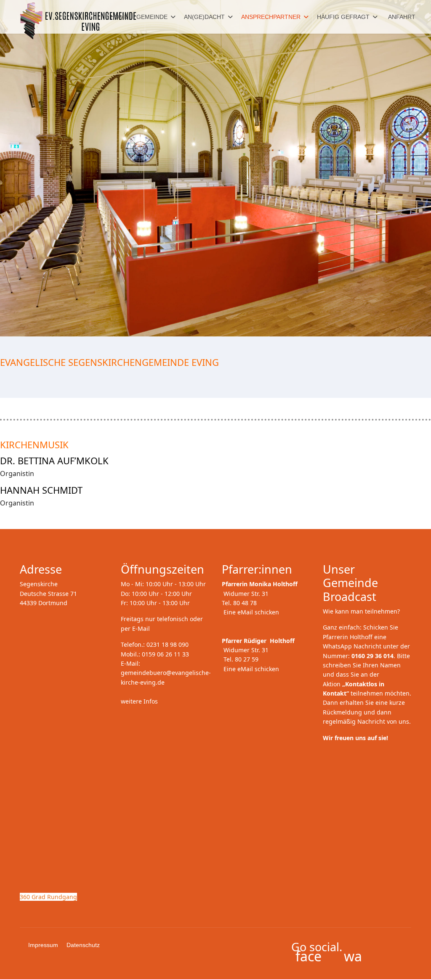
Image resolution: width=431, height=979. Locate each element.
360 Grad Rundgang (48, 897)
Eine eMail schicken (251, 612)
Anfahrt (401, 16)
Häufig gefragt (343, 16)
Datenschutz (83, 945)
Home (119, 16)
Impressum (43, 945)
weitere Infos (139, 701)
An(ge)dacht (204, 16)
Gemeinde (152, 16)
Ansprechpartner (271, 16)
